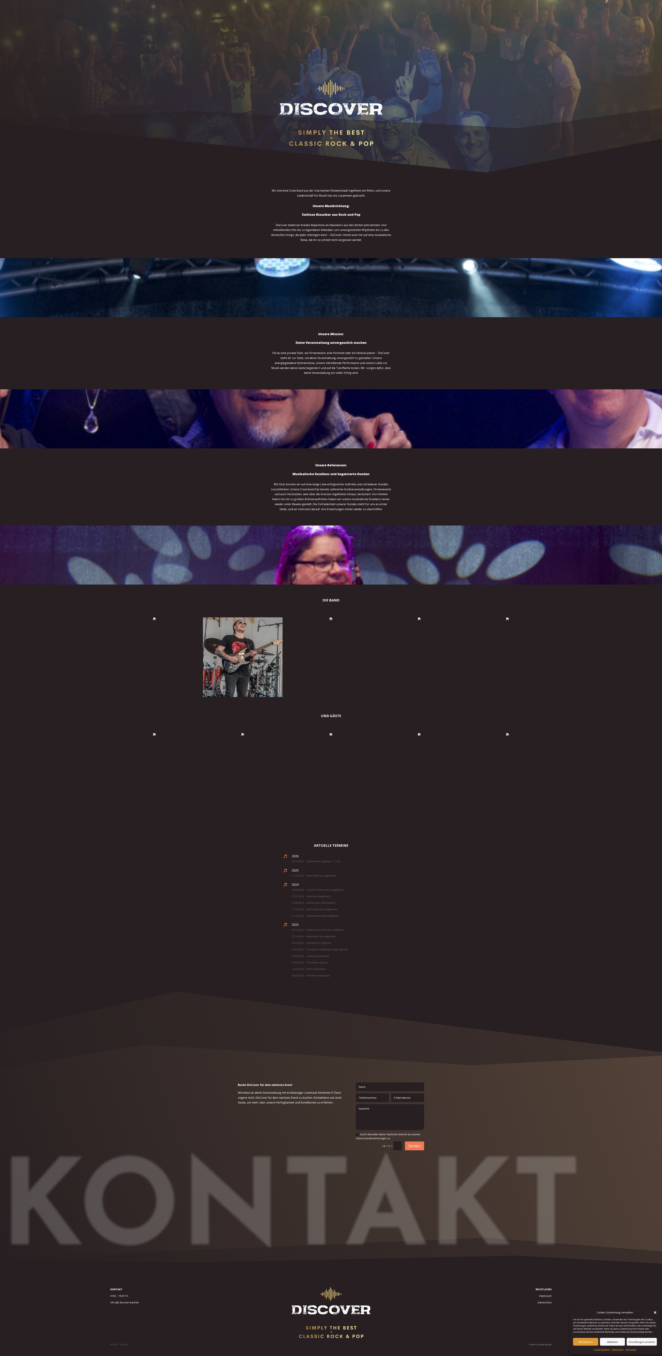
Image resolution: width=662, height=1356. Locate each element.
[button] (655, 1312)
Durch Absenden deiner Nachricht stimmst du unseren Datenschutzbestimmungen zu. (388, 1136)
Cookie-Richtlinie (602, 1349)
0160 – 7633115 (119, 1295)
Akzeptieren (585, 1342)
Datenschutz (617, 1349)
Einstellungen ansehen (642, 1342)
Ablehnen (612, 1342)
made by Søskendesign (540, 1344)
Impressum (630, 1349)
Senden (414, 1146)
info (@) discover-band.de (124, 1302)
